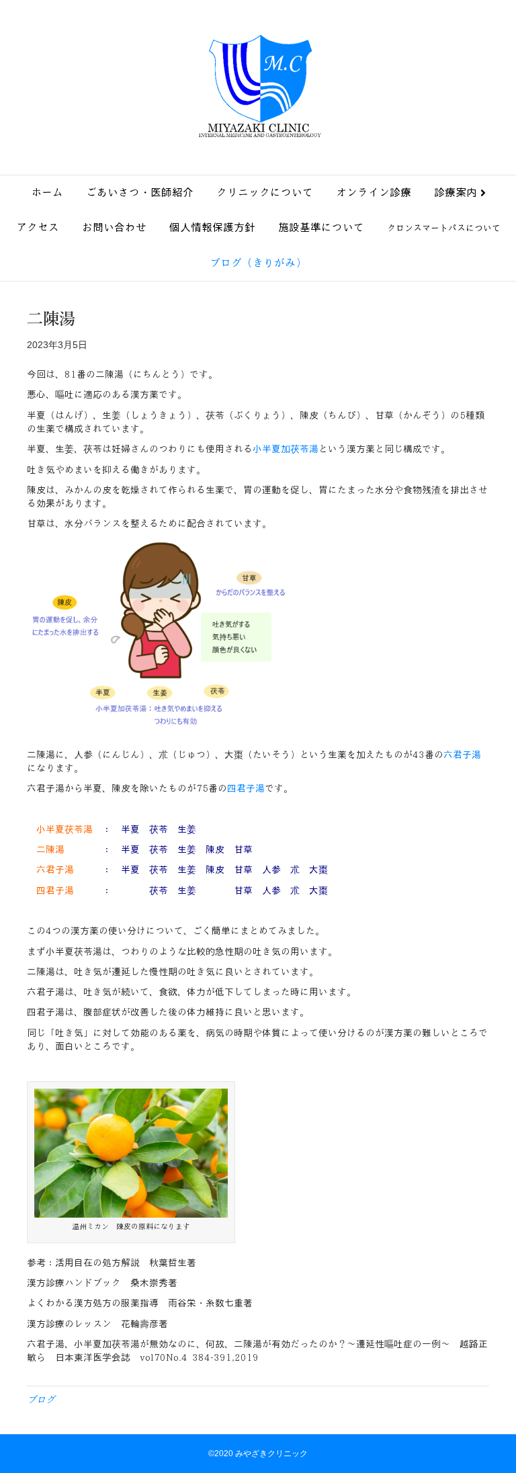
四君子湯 (246, 789)
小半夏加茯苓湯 (285, 449)
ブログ (41, 1400)
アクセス (37, 227)
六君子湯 (462, 755)
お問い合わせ (114, 227)
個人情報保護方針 (212, 227)
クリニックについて (264, 192)
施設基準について (321, 227)
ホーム (47, 192)
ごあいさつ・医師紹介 (140, 192)
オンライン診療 (373, 192)
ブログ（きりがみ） (258, 263)
